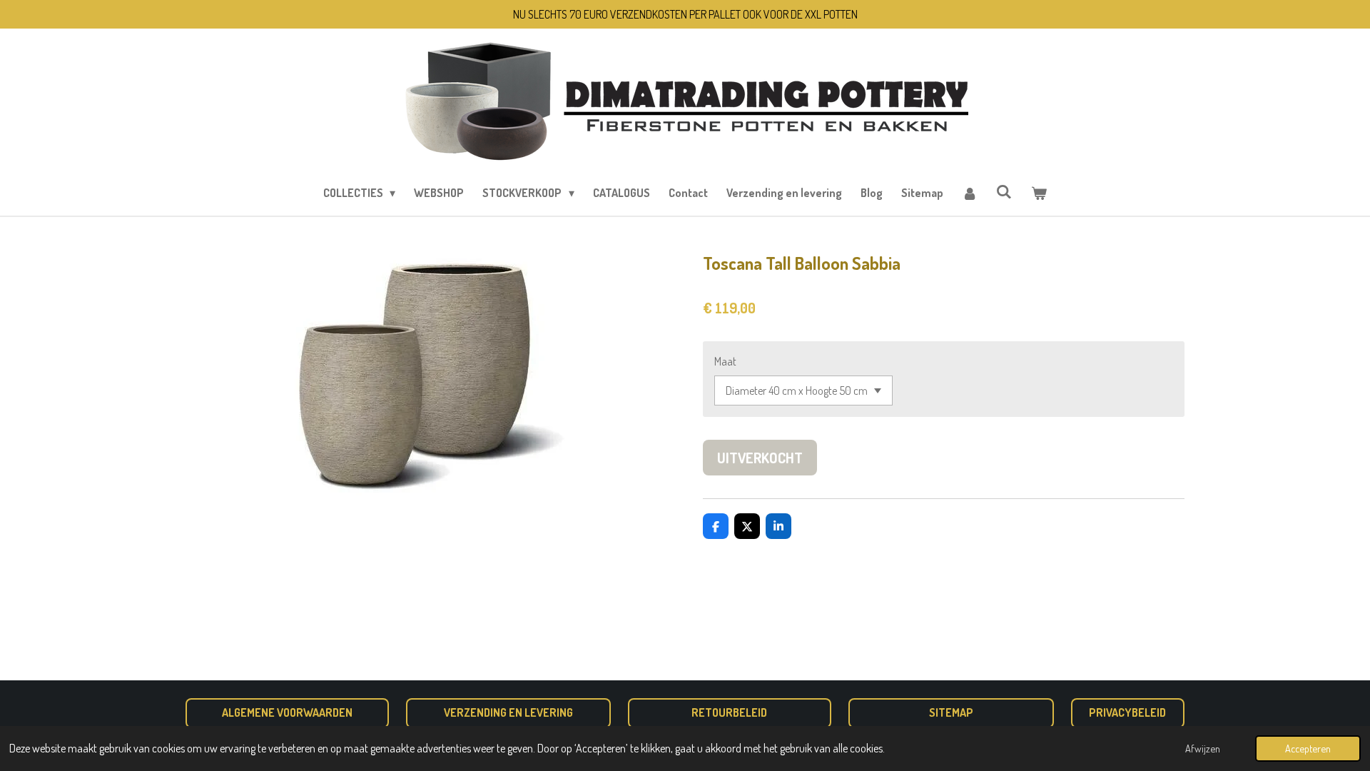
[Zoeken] (1004, 191)
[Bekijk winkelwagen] (1039, 193)
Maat (725, 361)
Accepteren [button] (1308, 748)
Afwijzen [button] (1202, 748)
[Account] (970, 193)
